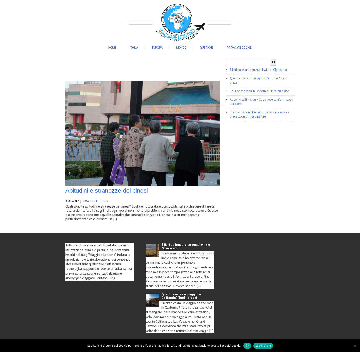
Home (112, 47)
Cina (105, 201)
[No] (355, 346)
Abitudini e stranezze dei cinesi (106, 190)
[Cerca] (273, 62)
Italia (134, 47)
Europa (157, 47)
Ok (247, 345)
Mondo (181, 47)
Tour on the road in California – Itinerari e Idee (259, 91)
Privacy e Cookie (239, 47)
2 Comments (90, 201)
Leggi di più (263, 345)
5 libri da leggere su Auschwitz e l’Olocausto (258, 69)
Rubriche (207, 47)
